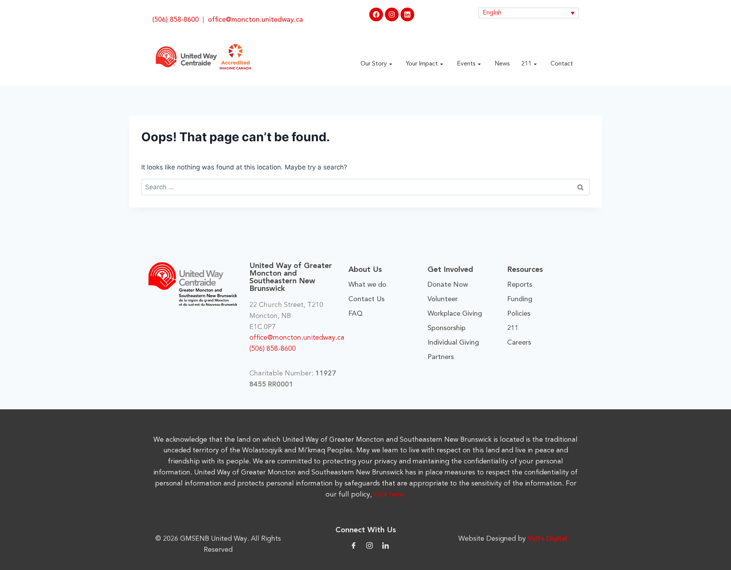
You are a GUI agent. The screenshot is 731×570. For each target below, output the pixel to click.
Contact (562, 64)
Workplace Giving (455, 313)
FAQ (355, 313)
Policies (518, 313)
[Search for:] (365, 187)
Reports (519, 284)
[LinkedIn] (385, 545)
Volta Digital (547, 538)
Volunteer (443, 299)
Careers (519, 342)
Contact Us (366, 299)
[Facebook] (376, 14)
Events (466, 64)
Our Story (374, 64)
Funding (519, 299)
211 (526, 64)
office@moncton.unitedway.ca (255, 19)
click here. (390, 494)
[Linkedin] (407, 14)
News (502, 64)
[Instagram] (392, 14)
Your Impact (422, 64)
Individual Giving (453, 342)
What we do (367, 284)
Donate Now (448, 284)
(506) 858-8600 (175, 19)
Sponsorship (447, 328)
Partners (441, 357)
